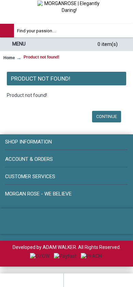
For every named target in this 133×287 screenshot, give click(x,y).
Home (9, 57)
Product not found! (41, 57)
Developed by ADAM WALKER (44, 247)
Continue (106, 116)
